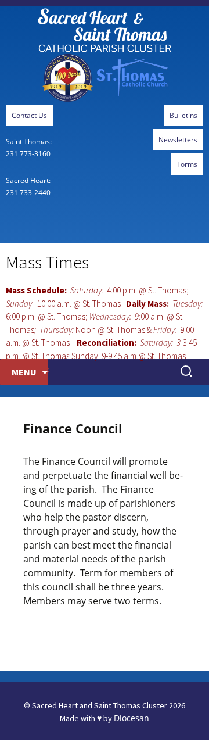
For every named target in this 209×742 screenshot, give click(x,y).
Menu (24, 372)
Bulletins (183, 115)
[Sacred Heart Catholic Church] (104, 55)
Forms (187, 164)
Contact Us (29, 115)
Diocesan (131, 717)
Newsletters (177, 140)
